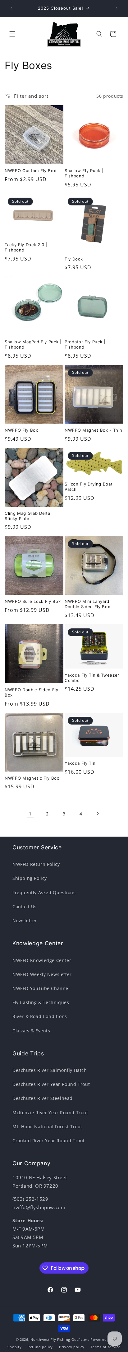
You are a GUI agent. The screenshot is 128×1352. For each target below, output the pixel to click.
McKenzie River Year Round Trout (50, 1112)
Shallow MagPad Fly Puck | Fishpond (33, 344)
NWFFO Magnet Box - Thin (93, 430)
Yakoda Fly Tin (80, 763)
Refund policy (40, 1347)
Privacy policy (72, 1347)
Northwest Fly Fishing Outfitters (59, 1339)
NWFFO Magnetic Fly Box (32, 778)
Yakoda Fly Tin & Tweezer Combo (92, 678)
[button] (12, 34)
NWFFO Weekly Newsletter (42, 974)
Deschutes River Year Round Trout (51, 1084)
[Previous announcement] (11, 8)
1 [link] (30, 813)
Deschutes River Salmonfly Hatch (49, 1070)
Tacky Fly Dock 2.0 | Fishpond (26, 247)
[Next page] (97, 813)
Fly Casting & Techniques (40, 1002)
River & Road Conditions (39, 1016)
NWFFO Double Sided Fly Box (31, 692)
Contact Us (24, 906)
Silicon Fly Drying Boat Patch (88, 486)
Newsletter (24, 920)
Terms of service (105, 1347)
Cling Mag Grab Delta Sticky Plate (27, 516)
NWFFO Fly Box (21, 430)
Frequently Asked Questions (44, 892)
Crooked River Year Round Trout (48, 1140)
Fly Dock (74, 258)
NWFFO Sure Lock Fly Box (33, 601)
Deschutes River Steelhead (42, 1098)
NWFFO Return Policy (36, 864)
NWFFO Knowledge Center (41, 960)
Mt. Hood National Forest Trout (47, 1126)
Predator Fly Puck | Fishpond (85, 344)
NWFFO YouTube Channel (41, 988)
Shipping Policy (29, 878)
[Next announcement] (116, 8)
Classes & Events (31, 1031)
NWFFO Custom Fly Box (30, 170)
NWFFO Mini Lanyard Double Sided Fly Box (87, 604)
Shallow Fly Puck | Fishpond (84, 173)
